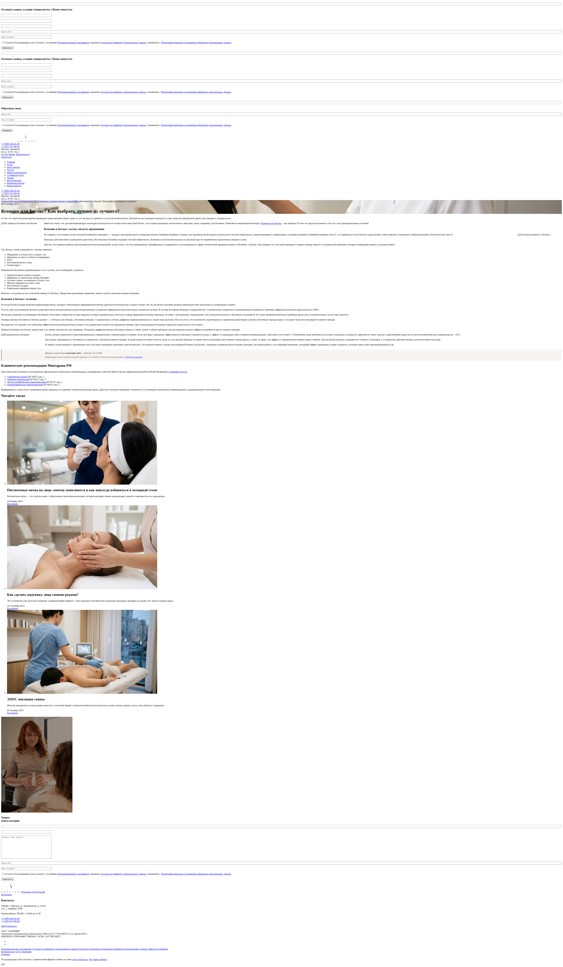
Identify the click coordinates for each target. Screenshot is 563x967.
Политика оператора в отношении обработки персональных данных (113, 949)
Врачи (12, 154)
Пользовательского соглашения (73, 42)
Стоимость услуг (15, 175)
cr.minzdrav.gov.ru (177, 371)
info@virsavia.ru (9, 926)
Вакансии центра (15, 183)
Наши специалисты (17, 172)
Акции (10, 178)
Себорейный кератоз (17, 376)
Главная (11, 162)
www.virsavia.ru (80, 959)
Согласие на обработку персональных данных (123, 42)
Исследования (14, 180)
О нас (10, 164)
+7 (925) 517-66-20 (10, 146)
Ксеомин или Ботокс (271, 223)
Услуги (4, 154)
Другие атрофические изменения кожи (26, 382)
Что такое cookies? (98, 959)
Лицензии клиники (134, 357)
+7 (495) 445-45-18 (10, 144)
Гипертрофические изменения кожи (25, 384)
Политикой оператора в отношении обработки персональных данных (196, 42)
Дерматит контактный (18, 379)
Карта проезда (14, 186)
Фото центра (13, 167)
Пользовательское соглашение (16, 949)
